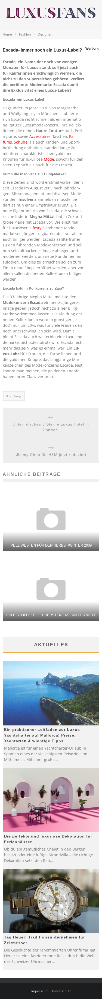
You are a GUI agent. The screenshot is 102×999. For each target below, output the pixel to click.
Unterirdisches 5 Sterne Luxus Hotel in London (51, 427)
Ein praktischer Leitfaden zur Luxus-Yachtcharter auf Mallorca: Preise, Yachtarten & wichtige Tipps (43, 735)
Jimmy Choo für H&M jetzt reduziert (51, 454)
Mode (49, 159)
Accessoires (40, 136)
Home (7, 34)
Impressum (39, 991)
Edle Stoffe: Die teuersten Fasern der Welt (51, 615)
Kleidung (13, 396)
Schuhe (20, 142)
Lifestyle (37, 227)
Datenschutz (61, 991)
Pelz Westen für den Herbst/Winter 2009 (51, 545)
